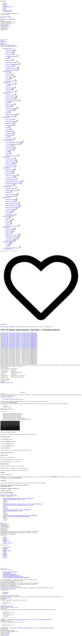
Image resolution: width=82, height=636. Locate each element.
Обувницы (8, 192)
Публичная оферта (7, 573)
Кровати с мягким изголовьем (12, 64)
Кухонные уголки (9, 66)
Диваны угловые (9, 54)
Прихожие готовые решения (12, 190)
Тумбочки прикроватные (11, 108)
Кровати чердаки (9, 211)
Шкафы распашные (10, 104)
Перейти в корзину (8, 382)
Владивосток (6, 592)
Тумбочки (8, 222)
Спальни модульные (10, 94)
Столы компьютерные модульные (13, 144)
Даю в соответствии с (29, 619)
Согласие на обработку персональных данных (13, 576)
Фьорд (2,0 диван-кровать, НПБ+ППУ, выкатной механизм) (16, 516)
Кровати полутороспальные (12, 203)
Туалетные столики (10, 110)
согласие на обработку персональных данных (20, 619)
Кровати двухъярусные (11, 162)
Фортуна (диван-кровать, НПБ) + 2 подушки (13, 510)
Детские (5, 156)
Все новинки (6, 248)
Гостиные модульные (10, 84)
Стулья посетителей (10, 177)
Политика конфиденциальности (10, 571)
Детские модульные (10, 158)
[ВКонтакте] (4, 16)
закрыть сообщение (5, 634)
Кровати (5, 197)
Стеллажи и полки (7, 241)
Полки (7, 245)
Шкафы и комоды (7, 550)
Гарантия (5, 5)
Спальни (5, 93)
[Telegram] (9, 16)
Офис (4, 167)
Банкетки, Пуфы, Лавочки (11, 68)
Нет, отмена (8, 597)
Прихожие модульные (10, 188)
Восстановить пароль (8, 606)
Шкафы (5, 227)
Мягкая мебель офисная (11, 179)
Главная (2, 326)
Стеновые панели (9, 133)
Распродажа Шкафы (10, 240)
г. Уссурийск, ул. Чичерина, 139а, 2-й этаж (12, 399)
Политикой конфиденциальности (44, 619)
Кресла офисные (9, 171)
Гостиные (5, 82)
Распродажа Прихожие (11, 196)
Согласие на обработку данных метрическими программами (16, 577)
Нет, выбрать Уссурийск (10, 588)
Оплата (4, 4)
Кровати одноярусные (10, 160)
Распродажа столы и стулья (12, 155)
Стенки (7, 86)
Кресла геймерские (10, 169)
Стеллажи (8, 243)
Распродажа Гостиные (10, 91)
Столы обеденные (10, 125)
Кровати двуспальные (10, 98)
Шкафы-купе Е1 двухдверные (12, 234)
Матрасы (5, 71)
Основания (8, 213)
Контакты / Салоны (7, 10)
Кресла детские (9, 173)
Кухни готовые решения (11, 121)
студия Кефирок (12, 533)
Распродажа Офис (10, 185)
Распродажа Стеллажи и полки (12, 247)
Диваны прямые (9, 52)
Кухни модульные (10, 119)
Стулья (7, 127)
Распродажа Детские (10, 166)
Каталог (6, 326)
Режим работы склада (8, 6)
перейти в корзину (11, 45)
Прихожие (5, 186)
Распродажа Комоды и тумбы (12, 225)
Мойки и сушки (9, 135)
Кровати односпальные (11, 96)
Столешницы (8, 131)
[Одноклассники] (12, 16)
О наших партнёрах (7, 11)
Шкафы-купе (8, 106)
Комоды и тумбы (7, 216)
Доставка (5, 3)
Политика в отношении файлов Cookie (11, 575)
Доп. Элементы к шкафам (11, 238)
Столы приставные (10, 148)
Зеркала (7, 112)
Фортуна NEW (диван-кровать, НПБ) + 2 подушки (14, 499)
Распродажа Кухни (10, 139)
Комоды (7, 102)
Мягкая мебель (6, 48)
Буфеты (7, 137)
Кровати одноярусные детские (12, 205)
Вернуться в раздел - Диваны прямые (9, 494)
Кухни (4, 117)
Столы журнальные (10, 87)
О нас (4, 7)
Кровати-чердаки (9, 164)
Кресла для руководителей (11, 175)
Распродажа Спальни (10, 116)
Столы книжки (9, 146)
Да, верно (3, 588)
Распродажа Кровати (10, 215)
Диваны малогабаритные (11, 56)
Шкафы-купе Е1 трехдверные (12, 236)
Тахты (7, 58)
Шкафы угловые (9, 231)
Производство (6, 540)
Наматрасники (9, 75)
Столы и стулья (6, 140)
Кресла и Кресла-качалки (11, 62)
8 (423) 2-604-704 (13, 13)
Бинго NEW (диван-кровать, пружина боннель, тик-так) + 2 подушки (18, 505)
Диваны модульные (10, 50)
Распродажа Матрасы (10, 80)
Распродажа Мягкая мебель (12, 70)
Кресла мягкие (9, 60)
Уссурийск (5, 593)
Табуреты (8, 129)
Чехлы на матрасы (10, 77)
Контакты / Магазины (8, 542)
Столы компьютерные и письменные (14, 142)
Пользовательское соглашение (9, 574)
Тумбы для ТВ (9, 89)
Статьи (4, 8)
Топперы (8, 79)
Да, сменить (3, 597)
